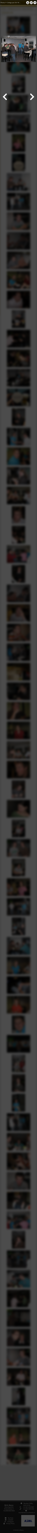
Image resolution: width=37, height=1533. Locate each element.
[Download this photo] (27, 2)
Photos (3, 3)
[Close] (34, 2)
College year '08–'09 (13, 3)
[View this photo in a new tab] (31, 2)
